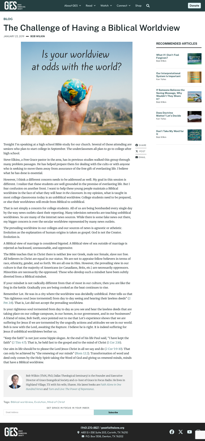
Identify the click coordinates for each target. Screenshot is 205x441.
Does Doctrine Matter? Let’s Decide (168, 114)
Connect (122, 5)
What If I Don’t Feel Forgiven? (167, 56)
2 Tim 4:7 (19, 342)
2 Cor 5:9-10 (113, 349)
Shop (138, 5)
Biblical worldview (22, 402)
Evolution (40, 402)
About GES (71, 5)
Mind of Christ (56, 402)
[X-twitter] (180, 431)
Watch (104, 5)
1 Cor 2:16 (114, 342)
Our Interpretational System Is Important (169, 75)
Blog (8, 19)
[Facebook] (171, 431)
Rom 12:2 (82, 353)
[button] (140, 145)
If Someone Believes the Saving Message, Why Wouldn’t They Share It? (170, 94)
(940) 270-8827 (90, 427)
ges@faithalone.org (112, 427)
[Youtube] (189, 431)
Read (89, 5)
